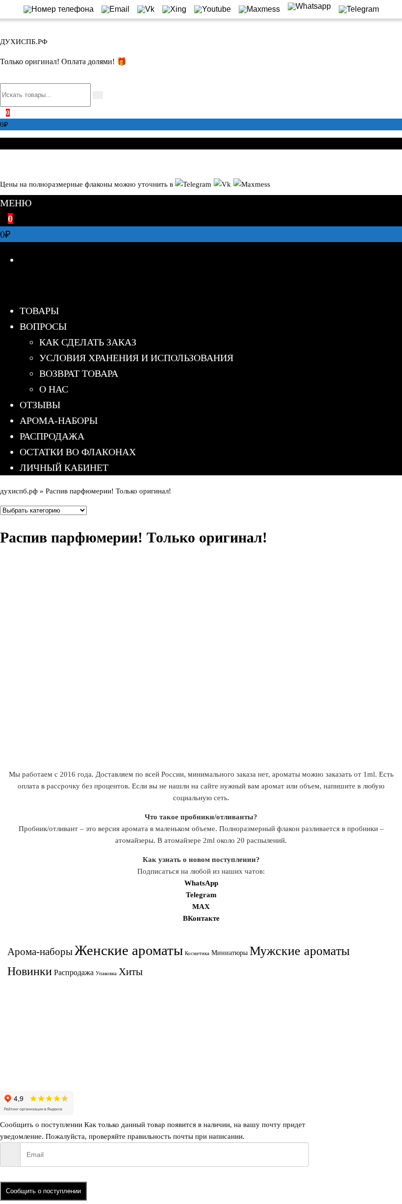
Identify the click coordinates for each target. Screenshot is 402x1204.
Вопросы (43, 326)
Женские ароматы (129, 950)
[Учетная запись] (3, 163)
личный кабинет (64, 467)
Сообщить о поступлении (43, 1191)
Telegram (201, 895)
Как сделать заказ (87, 342)
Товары (39, 310)
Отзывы (40, 404)
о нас (53, 389)
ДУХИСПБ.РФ (24, 42)
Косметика (197, 953)
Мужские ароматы (300, 951)
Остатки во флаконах (78, 451)
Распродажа (52, 436)
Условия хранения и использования (136, 357)
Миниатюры (229, 953)
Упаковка (106, 973)
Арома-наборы (59, 420)
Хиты (131, 971)
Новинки (29, 971)
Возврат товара (78, 373)
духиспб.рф (19, 491)
